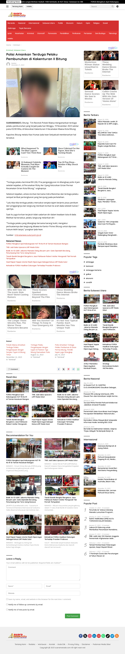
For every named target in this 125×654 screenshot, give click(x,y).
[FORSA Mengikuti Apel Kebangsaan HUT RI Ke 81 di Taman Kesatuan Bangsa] (17, 386)
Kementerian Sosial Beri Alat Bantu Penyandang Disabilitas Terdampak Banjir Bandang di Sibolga (107, 469)
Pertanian (88, 33)
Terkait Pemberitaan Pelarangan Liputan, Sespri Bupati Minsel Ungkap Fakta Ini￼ (102, 546)
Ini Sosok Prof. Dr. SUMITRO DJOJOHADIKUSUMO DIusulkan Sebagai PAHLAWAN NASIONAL (100, 386)
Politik (60, 23)
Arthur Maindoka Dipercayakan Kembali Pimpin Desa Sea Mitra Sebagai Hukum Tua (90, 366)
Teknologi (113, 33)
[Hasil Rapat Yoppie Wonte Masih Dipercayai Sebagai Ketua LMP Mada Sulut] (43, 411)
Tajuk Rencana (25, 28)
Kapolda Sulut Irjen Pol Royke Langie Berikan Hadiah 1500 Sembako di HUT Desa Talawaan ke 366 (108, 145)
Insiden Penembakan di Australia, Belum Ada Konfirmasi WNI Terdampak (107, 480)
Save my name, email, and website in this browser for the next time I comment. (39, 599)
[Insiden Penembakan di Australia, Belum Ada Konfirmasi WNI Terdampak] (90, 481)
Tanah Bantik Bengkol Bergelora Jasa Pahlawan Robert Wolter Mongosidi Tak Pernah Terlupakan (41, 257)
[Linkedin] (94, 636)
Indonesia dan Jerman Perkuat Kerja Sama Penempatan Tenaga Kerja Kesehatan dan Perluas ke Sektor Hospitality (107, 491)
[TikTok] (108, 636)
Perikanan (76, 33)
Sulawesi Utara (49, 23)
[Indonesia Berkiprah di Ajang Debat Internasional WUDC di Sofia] (90, 447)
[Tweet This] (63, 369)
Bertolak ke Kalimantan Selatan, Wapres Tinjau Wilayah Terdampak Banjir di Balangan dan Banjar (100, 430)
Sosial (105, 23)
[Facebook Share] (59, 369)
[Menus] (8, 6)
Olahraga (12, 28)
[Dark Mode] (117, 6)
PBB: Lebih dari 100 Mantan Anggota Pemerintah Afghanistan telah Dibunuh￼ (104, 537)
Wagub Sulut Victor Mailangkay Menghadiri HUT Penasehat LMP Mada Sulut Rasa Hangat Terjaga (108, 234)
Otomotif (41, 33)
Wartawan (42, 644)
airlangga (90, 262)
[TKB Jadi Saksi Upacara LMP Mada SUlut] (43, 386)
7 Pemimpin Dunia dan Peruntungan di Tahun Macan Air (103, 554)
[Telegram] (112, 636)
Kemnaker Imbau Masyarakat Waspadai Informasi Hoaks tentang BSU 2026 (100, 421)
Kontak (52, 644)
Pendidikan (64, 33)
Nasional (21, 23)
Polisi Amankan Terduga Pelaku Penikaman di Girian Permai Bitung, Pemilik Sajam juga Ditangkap (65, 348)
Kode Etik (61, 644)
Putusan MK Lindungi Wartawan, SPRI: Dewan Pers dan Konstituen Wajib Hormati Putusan (101, 395)
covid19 (89, 282)
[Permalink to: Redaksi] (8, 64)
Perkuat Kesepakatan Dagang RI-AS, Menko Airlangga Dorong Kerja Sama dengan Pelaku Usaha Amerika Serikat (107, 458)
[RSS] (117, 636)
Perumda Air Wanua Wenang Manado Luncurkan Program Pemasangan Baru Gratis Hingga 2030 (102, 511)
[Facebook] (81, 636)
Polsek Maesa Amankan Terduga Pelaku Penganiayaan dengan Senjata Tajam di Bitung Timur (15, 350)
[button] (112, 6)
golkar (88, 274)
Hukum (79, 23)
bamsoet (89, 266)
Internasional (34, 23)
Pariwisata (52, 33)
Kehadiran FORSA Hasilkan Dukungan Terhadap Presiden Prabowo (33, 265)
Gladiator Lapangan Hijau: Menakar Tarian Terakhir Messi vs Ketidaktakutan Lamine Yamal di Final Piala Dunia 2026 (108, 200)
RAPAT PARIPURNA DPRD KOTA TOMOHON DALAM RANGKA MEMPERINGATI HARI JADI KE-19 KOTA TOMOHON (101, 520)
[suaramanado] (16, 15)
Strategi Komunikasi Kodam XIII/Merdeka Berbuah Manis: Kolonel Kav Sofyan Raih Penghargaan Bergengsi (111, 366)
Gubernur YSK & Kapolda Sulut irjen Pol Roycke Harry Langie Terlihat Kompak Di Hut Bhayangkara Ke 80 (108, 223)
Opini (88, 23)
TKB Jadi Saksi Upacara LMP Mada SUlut (22, 247)
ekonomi (89, 278)
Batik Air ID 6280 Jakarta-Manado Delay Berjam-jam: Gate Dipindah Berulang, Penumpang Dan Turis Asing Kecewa (38, 252)
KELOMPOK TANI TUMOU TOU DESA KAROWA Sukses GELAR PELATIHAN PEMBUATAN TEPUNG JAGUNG (108, 134)
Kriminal (30, 33)
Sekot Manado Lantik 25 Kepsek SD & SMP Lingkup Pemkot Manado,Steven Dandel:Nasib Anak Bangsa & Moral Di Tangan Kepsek (108, 122)
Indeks (29, 6)
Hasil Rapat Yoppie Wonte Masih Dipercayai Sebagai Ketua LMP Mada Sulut (36, 262)
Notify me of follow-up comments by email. (25, 604)
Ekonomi (69, 23)
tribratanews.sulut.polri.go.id (28, 235)
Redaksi (13, 63)
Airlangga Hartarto (93, 270)
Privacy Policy (73, 644)
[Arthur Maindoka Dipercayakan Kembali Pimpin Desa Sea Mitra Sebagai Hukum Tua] (92, 357)
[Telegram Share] (73, 369)
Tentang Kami (17, 6)
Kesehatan (19, 33)
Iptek (10, 33)
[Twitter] (85, 636)
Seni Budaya (100, 33)
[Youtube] (99, 636)
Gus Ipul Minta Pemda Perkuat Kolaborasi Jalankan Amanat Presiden (100, 404)
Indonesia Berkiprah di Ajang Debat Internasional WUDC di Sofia (107, 447)
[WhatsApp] (103, 636)
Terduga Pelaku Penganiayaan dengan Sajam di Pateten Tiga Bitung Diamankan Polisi (40, 348)
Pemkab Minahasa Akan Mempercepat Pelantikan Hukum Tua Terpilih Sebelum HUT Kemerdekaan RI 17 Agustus (108, 245)
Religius (96, 23)
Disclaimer (86, 644)
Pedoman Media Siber (102, 644)
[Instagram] (90, 636)
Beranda (11, 23)
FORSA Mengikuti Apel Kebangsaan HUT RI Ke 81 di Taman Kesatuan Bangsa (37, 244)
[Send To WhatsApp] (78, 369)
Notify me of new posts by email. (21, 610)
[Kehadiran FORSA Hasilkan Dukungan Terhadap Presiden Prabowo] (68, 411)
